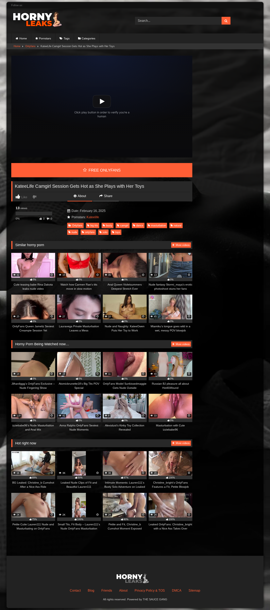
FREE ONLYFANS (104, 170)
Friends (106, 590)
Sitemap (194, 590)
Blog (91, 590)
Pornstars (45, 38)
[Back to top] (257, 598)
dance (139, 225)
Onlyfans (30, 46)
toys (117, 232)
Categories (88, 38)
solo (105, 232)
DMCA (176, 590)
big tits (94, 225)
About (81, 196)
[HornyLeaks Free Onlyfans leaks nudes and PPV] (41, 20)
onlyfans (90, 232)
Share (107, 196)
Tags (67, 38)
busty (109, 225)
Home (23, 38)
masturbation (158, 225)
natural (177, 225)
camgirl (124, 225)
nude (74, 232)
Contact (75, 590)
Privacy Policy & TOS (150, 590)
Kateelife (93, 217)
